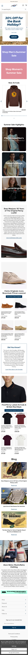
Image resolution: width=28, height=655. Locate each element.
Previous (1, 101)
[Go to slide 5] (1, 27)
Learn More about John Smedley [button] (14, 369)
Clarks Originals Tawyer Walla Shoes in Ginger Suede (6, 313)
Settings (14, 646)
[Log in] (23, 5)
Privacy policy (14, 636)
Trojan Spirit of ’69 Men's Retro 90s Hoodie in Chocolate (11, 112)
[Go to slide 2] (27, 27)
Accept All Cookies (14, 652)
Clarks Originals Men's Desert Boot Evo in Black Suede (20, 313)
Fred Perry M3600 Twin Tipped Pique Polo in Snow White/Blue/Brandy (20, 449)
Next (27, 101)
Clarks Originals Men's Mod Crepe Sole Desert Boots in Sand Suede (7, 335)
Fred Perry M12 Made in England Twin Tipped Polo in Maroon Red (20, 427)
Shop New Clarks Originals (14, 296)
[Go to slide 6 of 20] (8, 115)
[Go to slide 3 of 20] (4, 115)
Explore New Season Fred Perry (14, 410)
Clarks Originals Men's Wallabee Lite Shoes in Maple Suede (20, 335)
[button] (14, 37)
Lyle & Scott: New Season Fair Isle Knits (14, 506)
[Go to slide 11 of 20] (15, 115)
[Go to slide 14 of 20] (19, 115)
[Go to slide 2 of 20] (3, 115)
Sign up (14, 627)
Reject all (14, 649)
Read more (14, 485)
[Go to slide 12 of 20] (16, 115)
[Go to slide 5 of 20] (7, 115)
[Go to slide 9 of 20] (12, 115)
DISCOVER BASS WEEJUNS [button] (14, 238)
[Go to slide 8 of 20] (11, 115)
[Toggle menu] (2, 6)
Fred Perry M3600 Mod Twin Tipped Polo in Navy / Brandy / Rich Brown (7, 427)
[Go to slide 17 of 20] (23, 115)
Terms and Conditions (14, 633)
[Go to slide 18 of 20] (24, 115)
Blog (14, 459)
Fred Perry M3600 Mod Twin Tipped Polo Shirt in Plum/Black (6, 449)
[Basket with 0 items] (26, 5)
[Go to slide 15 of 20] (20, 115)
